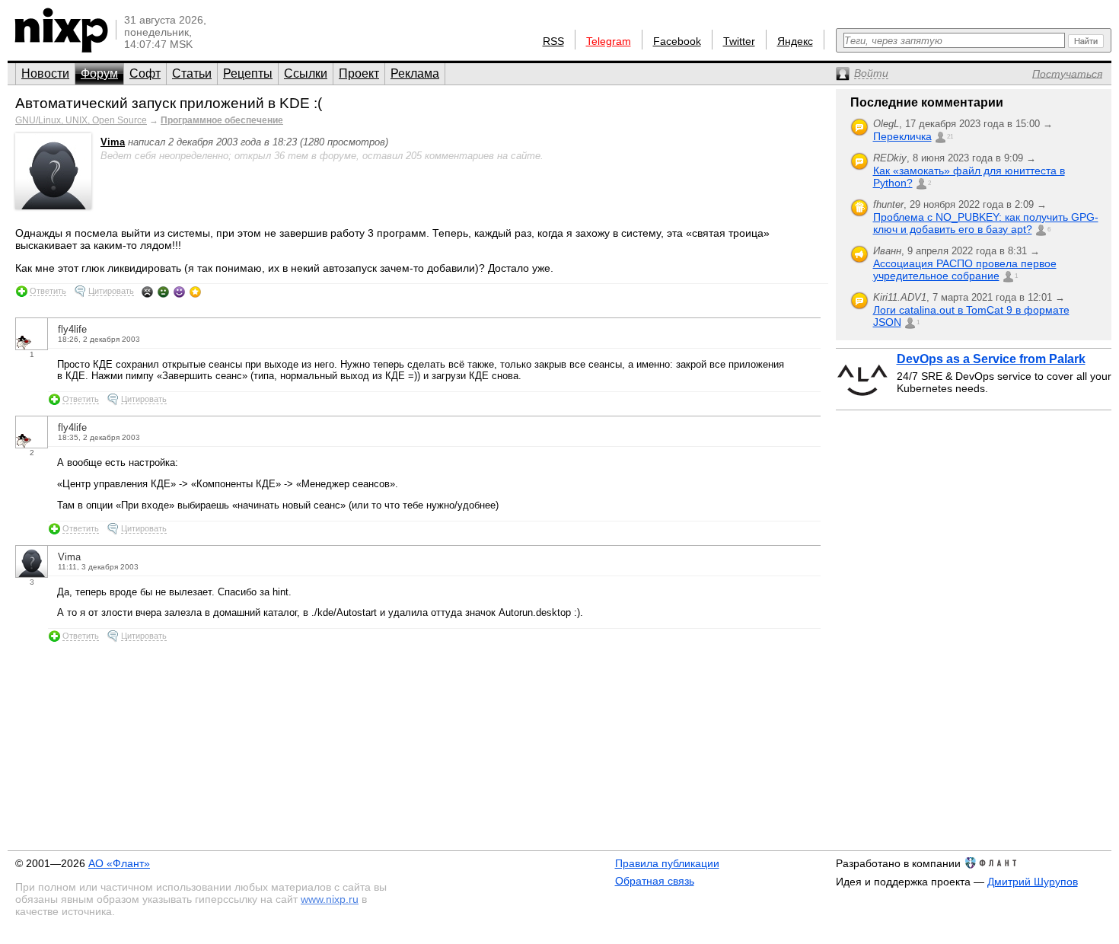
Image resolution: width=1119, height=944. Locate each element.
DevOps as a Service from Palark (991, 358)
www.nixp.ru (330, 899)
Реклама (415, 73)
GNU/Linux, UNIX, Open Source (81, 120)
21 (950, 136)
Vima (112, 142)
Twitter (739, 41)
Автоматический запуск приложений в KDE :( (168, 103)
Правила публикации (667, 863)
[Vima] (53, 206)
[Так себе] (163, 291)
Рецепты (248, 73)
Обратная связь (654, 881)
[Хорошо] (179, 291)
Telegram (608, 41)
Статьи (192, 73)
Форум (99, 73)
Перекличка (902, 136)
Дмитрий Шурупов (1032, 881)
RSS (553, 41)
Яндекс (795, 41)
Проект (359, 73)
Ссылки (305, 73)
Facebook (677, 41)
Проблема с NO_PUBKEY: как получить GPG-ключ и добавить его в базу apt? (985, 223)
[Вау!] (195, 291)
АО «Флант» (119, 863)
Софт (145, 73)
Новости (45, 73)
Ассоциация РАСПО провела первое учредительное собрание (965, 269)
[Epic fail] (147, 291)
